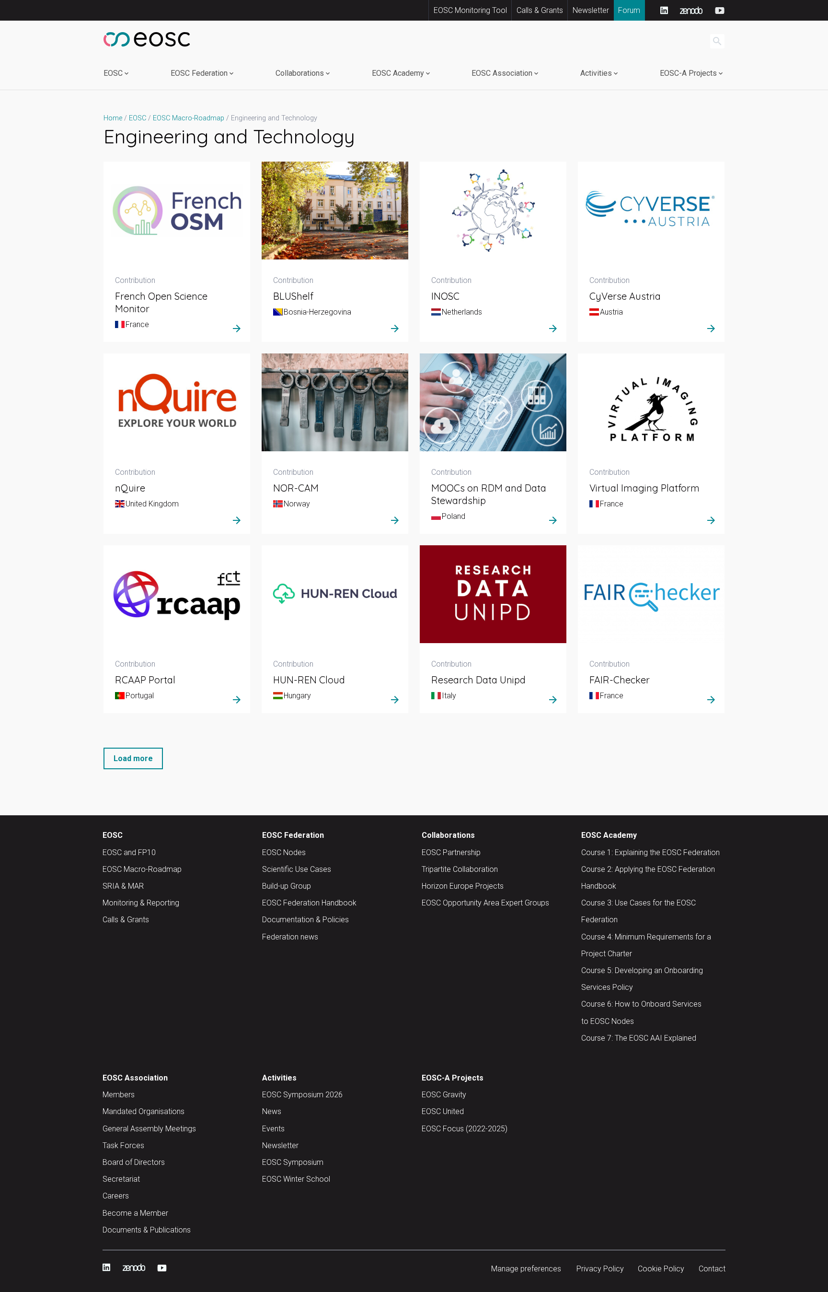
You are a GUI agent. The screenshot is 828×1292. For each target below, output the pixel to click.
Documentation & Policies (305, 919)
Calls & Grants (540, 10)
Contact (712, 1268)
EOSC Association (502, 73)
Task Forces (123, 1145)
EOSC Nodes (284, 852)
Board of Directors (134, 1162)
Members (119, 1094)
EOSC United (443, 1111)
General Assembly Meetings (149, 1128)
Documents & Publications (147, 1229)
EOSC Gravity (444, 1094)
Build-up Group (286, 886)
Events (273, 1128)
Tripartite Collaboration (460, 869)
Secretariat (121, 1179)
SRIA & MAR (123, 886)
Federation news (290, 936)
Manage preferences (526, 1268)
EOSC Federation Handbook (309, 902)
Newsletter (591, 10)
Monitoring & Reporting (141, 902)
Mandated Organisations (143, 1111)
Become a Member (135, 1213)
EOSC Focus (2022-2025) (464, 1128)
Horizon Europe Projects (463, 886)
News (271, 1111)
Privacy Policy (600, 1268)
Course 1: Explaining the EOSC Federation (650, 852)
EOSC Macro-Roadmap (142, 869)
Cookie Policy (661, 1268)
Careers (116, 1195)
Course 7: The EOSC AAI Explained (638, 1038)
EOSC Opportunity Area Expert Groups (485, 902)
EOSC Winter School (296, 1179)
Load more (133, 758)
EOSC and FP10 (129, 852)
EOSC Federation (199, 73)
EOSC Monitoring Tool (470, 10)
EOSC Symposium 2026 (302, 1094)
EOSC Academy (398, 73)
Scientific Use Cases (296, 869)
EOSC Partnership (451, 852)
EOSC (113, 73)
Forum (629, 10)
